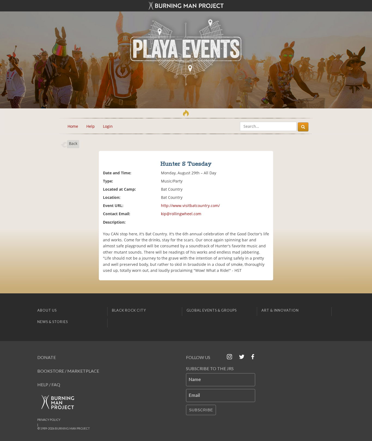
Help (90, 126)
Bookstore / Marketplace (68, 370)
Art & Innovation (280, 310)
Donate (46, 357)
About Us (47, 310)
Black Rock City (129, 310)
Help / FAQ (48, 384)
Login (108, 126)
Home (73, 126)
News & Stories (52, 322)
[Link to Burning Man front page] (186, 6)
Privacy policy (48, 419)
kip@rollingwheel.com (181, 213)
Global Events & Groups (212, 310)
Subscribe (201, 410)
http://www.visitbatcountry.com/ (190, 205)
